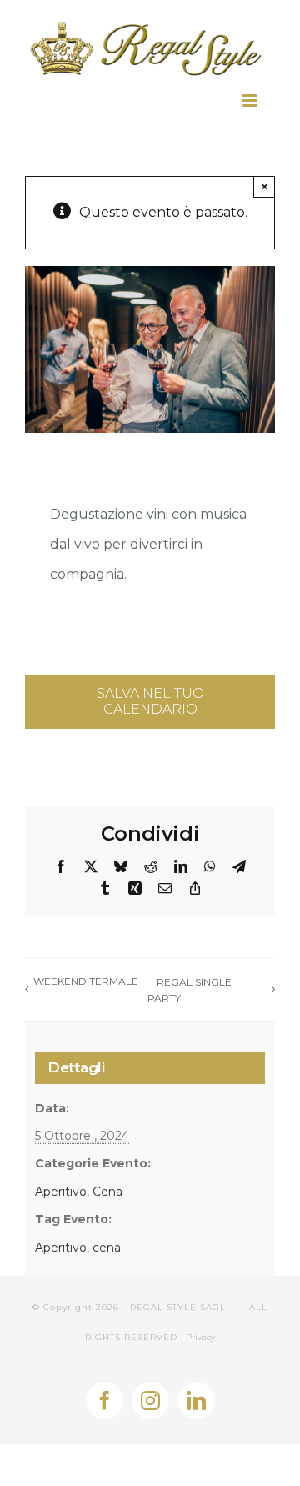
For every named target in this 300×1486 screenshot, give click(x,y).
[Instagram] (150, 1400)
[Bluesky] (121, 866)
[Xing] (135, 888)
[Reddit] (151, 866)
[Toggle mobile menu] (255, 100)
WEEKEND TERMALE (85, 981)
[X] (91, 866)
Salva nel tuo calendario (150, 701)
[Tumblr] (105, 888)
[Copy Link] (195, 888)
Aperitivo (61, 1191)
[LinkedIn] (181, 866)
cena (106, 1247)
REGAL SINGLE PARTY (190, 990)
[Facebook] (61, 866)
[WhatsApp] (210, 866)
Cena (107, 1191)
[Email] (165, 888)
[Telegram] (239, 866)
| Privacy (198, 1337)
